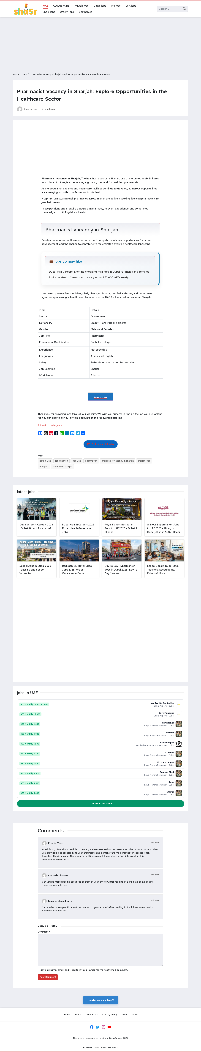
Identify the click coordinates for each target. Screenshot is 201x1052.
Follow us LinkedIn (103, 444)
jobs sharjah (61, 460)
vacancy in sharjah (62, 466)
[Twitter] (97, 1027)
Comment (44, 931)
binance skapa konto (60, 901)
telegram (56, 425)
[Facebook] (91, 1027)
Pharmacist (91, 460)
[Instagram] (103, 1027)
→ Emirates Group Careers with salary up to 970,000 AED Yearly (86, 277)
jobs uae (76, 460)
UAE (25, 74)
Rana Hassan (30, 109)
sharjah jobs (144, 460)
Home (16, 74)
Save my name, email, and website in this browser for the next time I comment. (84, 970)
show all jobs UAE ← (100, 803)
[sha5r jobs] (25, 9)
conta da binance (58, 875)
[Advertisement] (100, 43)
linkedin (42, 425)
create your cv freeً (100, 1000)
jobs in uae (45, 460)
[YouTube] (109, 1027)
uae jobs (44, 466)
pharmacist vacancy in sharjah (117, 460)
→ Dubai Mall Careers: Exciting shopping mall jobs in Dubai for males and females (97, 271)
